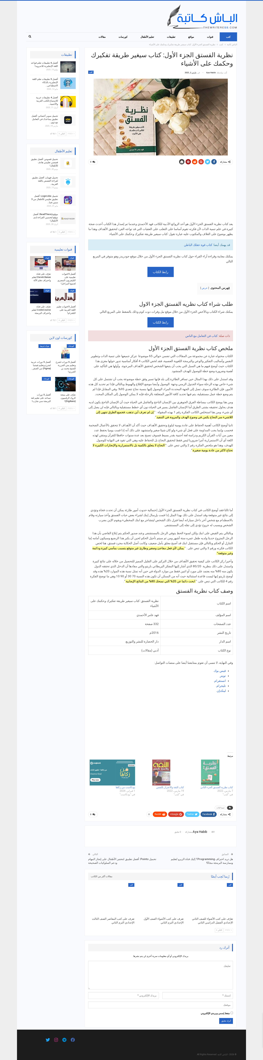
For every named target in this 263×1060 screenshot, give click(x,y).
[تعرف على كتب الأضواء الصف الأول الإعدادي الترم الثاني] (161, 899)
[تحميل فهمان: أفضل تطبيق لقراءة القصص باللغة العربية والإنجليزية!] (68, 181)
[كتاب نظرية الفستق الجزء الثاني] (210, 772)
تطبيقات (171, 36)
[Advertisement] (160, 195)
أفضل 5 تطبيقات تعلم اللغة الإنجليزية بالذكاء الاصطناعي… (45, 82)
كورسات (123, 36)
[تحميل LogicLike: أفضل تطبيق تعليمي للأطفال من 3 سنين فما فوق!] (68, 200)
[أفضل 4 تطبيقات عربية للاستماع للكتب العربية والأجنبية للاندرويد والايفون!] (68, 101)
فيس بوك (220, 671)
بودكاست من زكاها (125, 787)
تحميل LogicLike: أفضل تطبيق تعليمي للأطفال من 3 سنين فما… (44, 199)
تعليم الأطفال (147, 36)
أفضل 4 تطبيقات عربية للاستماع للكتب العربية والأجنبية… (47, 100)
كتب (228, 36)
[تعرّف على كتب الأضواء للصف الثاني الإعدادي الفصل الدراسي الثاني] (210, 899)
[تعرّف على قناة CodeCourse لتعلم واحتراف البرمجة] (40, 296)
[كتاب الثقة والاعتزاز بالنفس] (161, 772)
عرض (205, 287)
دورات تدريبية (44, 346)
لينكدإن (221, 691)
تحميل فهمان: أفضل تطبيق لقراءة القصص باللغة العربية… (45, 180)
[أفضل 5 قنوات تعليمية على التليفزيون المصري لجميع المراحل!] (65, 263)
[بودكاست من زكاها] (112, 772)
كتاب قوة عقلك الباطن (198, 245)
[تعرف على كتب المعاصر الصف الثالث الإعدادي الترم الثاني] (111, 899)
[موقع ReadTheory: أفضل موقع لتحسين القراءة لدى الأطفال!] (68, 218)
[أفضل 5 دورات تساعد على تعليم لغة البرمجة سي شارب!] (40, 384)
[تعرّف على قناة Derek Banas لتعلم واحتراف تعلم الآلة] (40, 263)
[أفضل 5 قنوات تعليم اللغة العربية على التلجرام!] (65, 296)
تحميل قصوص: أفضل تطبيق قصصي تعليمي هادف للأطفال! (44, 162)
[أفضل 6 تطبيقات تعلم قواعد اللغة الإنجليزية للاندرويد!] (68, 67)
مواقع (191, 36)
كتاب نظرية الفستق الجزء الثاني (216, 787)
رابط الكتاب (160, 272)
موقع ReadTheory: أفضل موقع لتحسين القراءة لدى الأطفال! (45, 217)
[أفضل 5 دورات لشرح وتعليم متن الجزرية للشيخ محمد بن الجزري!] (65, 351)
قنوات (210, 36)
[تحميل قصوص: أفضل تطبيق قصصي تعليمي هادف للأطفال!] (68, 163)
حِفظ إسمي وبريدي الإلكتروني (215, 1013)
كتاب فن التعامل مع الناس (201, 336)
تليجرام (221, 686)
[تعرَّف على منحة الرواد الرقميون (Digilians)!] (65, 384)
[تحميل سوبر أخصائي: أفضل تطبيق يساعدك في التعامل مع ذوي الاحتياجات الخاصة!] (68, 120)
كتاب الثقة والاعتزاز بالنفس (170, 787)
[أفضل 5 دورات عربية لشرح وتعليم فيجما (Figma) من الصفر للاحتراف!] (40, 351)
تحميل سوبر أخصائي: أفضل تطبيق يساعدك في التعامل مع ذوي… (44, 119)
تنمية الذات (220, 808)
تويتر (223, 676)
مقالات (102, 36)
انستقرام (220, 681)
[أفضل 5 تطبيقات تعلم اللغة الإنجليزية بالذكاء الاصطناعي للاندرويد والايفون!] (68, 83)
